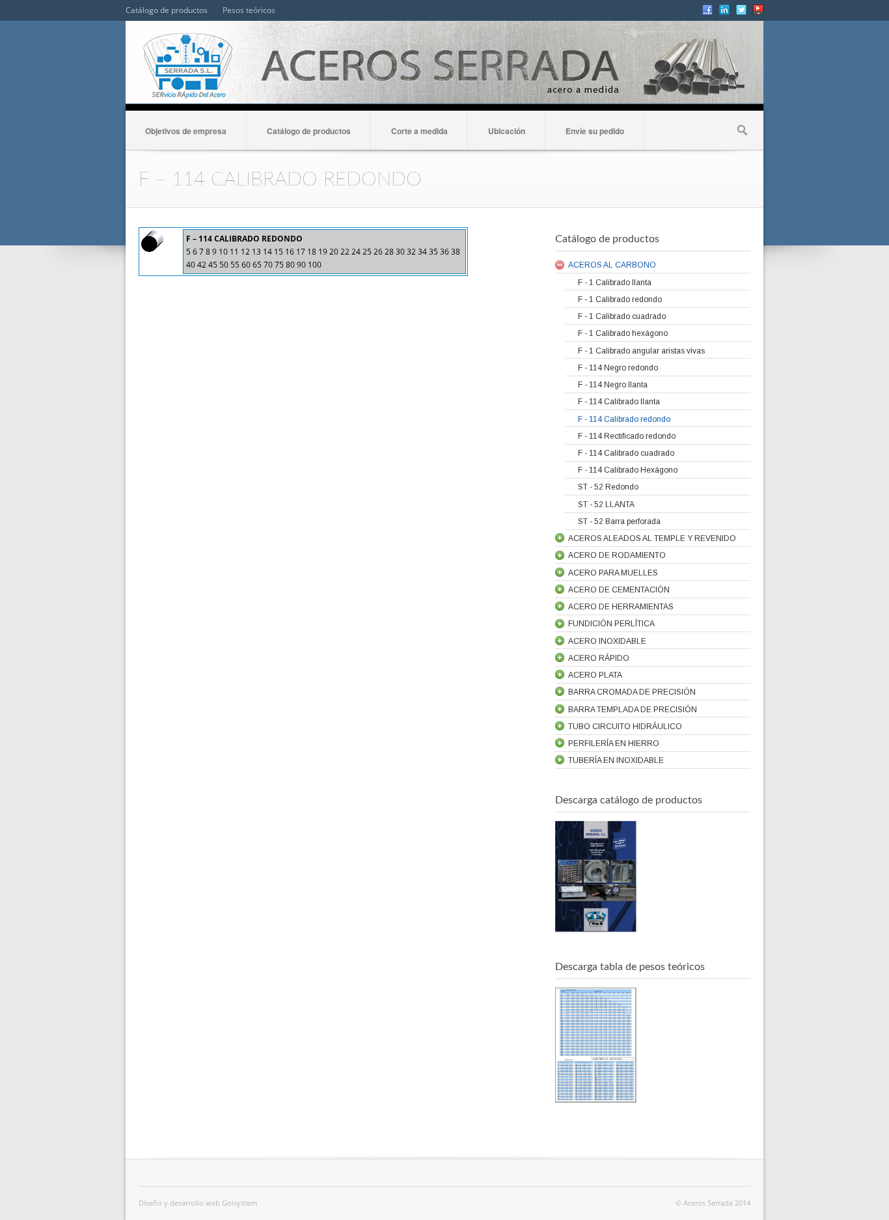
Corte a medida (419, 131)
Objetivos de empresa (185, 131)
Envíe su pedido (595, 131)
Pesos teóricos (249, 10)
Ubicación (506, 131)
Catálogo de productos (167, 10)
